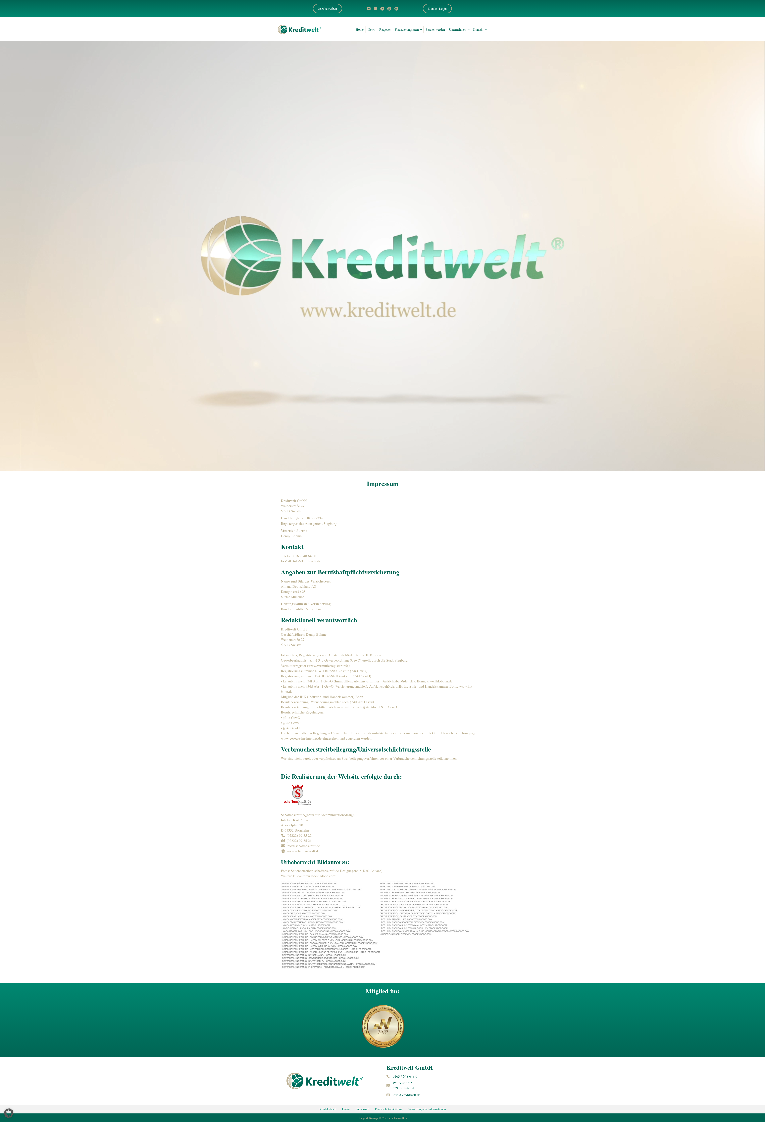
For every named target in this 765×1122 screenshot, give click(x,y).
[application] (382, 256)
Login (346, 1109)
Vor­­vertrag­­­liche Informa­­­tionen (427, 1109)
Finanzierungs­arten (407, 29)
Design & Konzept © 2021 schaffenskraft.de (382, 1118)
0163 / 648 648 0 (405, 1076)
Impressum (362, 1109)
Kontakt (478, 29)
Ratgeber (385, 29)
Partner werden (435, 29)
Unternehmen (457, 29)
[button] (437, 8)
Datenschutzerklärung (388, 1109)
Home (360, 29)
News (371, 29)
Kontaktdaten (327, 1109)
